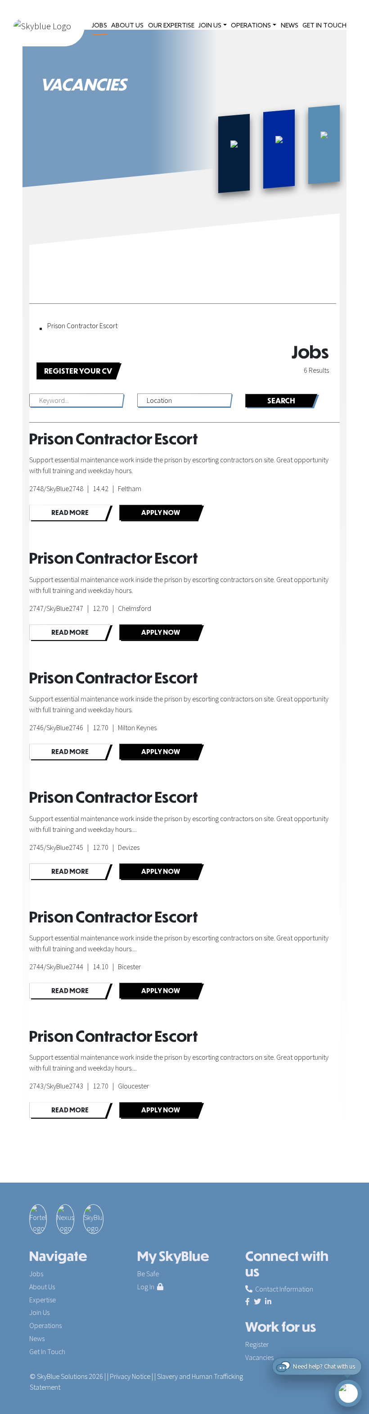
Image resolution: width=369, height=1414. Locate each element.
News (37, 1338)
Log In (147, 1286)
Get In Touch (47, 1351)
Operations (45, 1325)
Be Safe (148, 1273)
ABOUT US (127, 26)
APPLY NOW (160, 512)
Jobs (36, 1273)
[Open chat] (348, 1393)
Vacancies (259, 1357)
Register (257, 1344)
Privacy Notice (130, 1376)
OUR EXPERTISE (171, 26)
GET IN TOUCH (324, 26)
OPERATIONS (251, 26)
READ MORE (70, 512)
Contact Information (282, 1288)
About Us (42, 1286)
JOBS (99, 26)
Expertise (42, 1299)
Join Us (39, 1312)
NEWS (289, 26)
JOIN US (209, 26)
